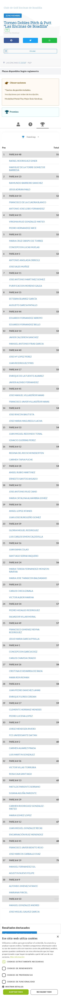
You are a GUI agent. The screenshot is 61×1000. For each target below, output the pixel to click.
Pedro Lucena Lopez (21, 716)
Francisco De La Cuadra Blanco (27, 202)
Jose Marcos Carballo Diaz (24, 854)
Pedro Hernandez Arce (22, 228)
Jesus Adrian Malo (19, 189)
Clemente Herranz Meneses (25, 709)
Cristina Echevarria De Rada (25, 671)
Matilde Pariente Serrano (24, 786)
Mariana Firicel (18, 892)
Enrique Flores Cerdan (22, 696)
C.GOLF (22, 62)
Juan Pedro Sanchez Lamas (24, 690)
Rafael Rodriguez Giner (23, 161)
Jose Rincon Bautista (21, 414)
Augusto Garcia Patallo (23, 305)
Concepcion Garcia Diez (23, 651)
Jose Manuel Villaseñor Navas (26, 395)
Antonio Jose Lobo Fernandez (27, 208)
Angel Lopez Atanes (20, 511)
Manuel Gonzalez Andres (24, 905)
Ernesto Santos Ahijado (23, 478)
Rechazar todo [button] (44, 992)
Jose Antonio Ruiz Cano (23, 491)
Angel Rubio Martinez (22, 472)
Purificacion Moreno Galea (25, 285)
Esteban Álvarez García (23, 298)
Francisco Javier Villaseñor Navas (29, 401)
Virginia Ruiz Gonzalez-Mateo (27, 221)
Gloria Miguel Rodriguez (24, 530)
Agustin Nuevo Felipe (21, 873)
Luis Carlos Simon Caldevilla (26, 536)
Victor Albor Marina (21, 597)
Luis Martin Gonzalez (22, 754)
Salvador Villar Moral (22, 616)
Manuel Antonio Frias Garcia (26, 343)
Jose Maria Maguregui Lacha (25, 421)
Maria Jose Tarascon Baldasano (28, 578)
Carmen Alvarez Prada (22, 748)
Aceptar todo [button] (16, 992)
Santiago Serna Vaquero (23, 556)
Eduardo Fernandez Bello (24, 324)
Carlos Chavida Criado (22, 658)
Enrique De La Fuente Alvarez (26, 376)
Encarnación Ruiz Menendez (26, 834)
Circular (33, 51)
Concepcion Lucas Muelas (24, 247)
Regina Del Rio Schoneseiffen (26, 453)
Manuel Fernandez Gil (22, 866)
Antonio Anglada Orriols (24, 260)
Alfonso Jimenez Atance (23, 886)
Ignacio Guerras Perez (22, 440)
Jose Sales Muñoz (19, 266)
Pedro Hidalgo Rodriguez (24, 610)
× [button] (58, 937)
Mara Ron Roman (19, 677)
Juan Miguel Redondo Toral (25, 433)
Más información (17, 957)
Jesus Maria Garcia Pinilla (24, 639)
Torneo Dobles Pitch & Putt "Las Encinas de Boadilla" (27, 24)
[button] (30, 986)
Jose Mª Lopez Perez (20, 356)
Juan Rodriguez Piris (21, 363)
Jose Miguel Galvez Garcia (24, 911)
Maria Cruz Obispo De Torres (26, 241)
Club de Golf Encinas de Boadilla (23, 8)
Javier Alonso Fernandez (24, 382)
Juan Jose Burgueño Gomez (25, 517)
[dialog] (30, 966)
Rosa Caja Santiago (20, 774)
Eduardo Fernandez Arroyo (25, 318)
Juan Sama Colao (19, 549)
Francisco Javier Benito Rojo (26, 847)
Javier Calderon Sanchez (23, 337)
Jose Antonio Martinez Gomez (27, 279)
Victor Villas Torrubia (22, 767)
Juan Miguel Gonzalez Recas (25, 828)
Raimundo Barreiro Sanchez (26, 183)
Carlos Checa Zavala (21, 591)
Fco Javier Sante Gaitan (23, 735)
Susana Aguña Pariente (23, 793)
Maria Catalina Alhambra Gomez (28, 498)
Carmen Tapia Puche (21, 459)
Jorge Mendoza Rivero (22, 728)
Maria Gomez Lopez (20, 815)
